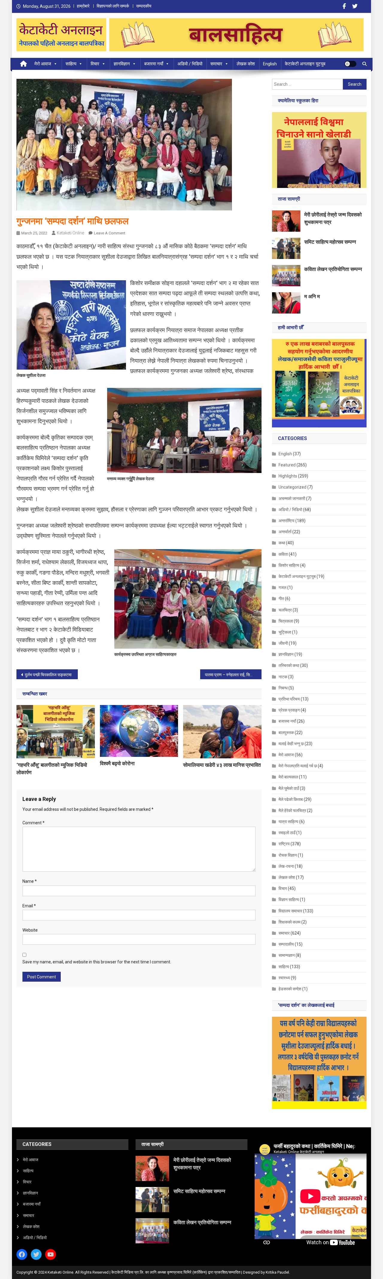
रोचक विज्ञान (288, 855)
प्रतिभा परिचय (289, 699)
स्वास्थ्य (284, 977)
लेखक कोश (246, 64)
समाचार (216, 64)
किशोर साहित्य (289, 565)
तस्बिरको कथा (289, 665)
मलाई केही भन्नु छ (291, 743)
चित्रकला (286, 621)
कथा (282, 542)
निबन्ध (283, 688)
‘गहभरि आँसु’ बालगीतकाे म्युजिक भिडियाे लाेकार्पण (51, 768)
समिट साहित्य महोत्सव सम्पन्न (330, 242)
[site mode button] (350, 64)
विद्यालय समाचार (290, 911)
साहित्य (71, 64)
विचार (95, 64)
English (270, 64)
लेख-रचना (286, 866)
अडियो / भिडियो (189, 64)
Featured (287, 465)
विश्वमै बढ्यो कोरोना (117, 763)
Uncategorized (292, 487)
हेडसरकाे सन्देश (290, 988)
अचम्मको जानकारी (292, 498)
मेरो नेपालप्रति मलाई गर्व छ (298, 765)
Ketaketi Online (70, 233)
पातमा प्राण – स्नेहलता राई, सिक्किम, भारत (233, 674)
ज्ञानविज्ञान (122, 64)
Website (30, 930)
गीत (281, 598)
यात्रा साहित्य (288, 821)
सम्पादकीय (143, 6)
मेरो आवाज (42, 64)
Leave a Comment (109, 233)
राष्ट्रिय (284, 843)
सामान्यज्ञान (287, 955)
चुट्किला (285, 632)
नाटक (283, 676)
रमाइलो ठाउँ (287, 832)
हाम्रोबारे (83, 6)
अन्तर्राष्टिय (286, 520)
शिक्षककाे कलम (289, 922)
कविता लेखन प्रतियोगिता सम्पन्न (333, 269)
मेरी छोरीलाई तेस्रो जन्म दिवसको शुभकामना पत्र (333, 218)
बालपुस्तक (286, 732)
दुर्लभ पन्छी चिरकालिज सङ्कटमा (48, 674)
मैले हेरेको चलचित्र (292, 810)
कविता (283, 554)
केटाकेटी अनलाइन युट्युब (305, 64)
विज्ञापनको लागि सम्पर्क (113, 6)
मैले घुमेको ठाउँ (289, 788)
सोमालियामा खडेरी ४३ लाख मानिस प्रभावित (222, 765)
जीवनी (283, 643)
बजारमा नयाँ (153, 64)
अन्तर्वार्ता (285, 531)
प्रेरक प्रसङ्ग (289, 710)
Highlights (288, 476)
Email (29, 905)
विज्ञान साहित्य (289, 899)
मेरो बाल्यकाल (288, 777)
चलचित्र (285, 610)
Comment (33, 822)
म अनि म (312, 296)
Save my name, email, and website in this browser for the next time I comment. (96, 961)
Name (29, 881)
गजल (282, 587)
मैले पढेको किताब (291, 799)
